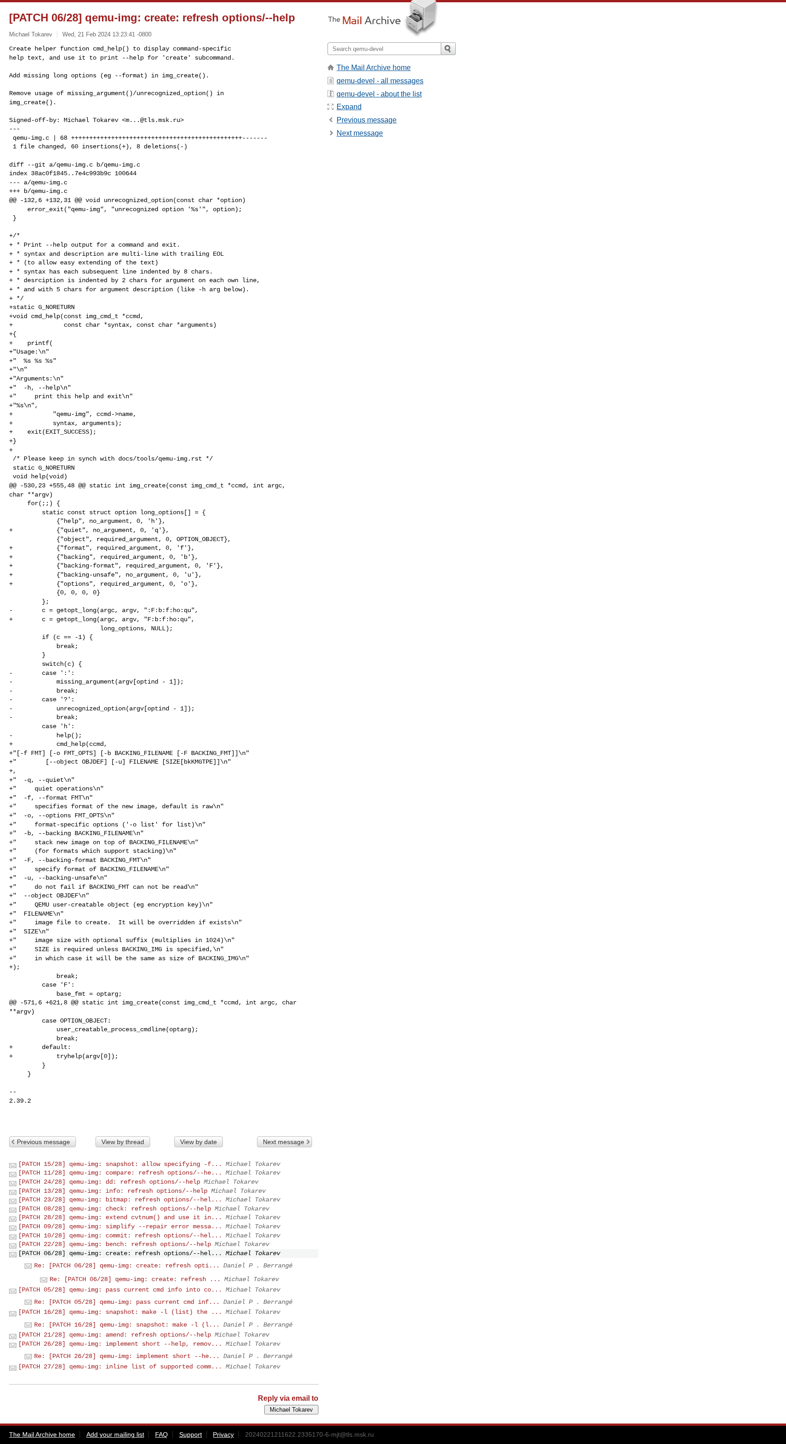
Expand (349, 107)
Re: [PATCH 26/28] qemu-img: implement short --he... (127, 1356)
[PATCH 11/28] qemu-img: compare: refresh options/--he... (120, 1172)
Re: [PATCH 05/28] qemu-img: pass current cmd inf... (127, 1302)
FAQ (161, 1434)
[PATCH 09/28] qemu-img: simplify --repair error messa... (120, 1226)
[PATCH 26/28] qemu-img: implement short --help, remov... (120, 1344)
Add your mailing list (115, 1434)
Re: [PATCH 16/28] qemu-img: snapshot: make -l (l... (127, 1324)
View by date (198, 1141)
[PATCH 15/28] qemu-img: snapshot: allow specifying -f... (120, 1164)
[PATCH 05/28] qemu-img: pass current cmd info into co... (120, 1289)
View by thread (122, 1141)
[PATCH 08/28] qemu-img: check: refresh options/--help (114, 1208)
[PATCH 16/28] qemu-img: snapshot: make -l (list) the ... (120, 1312)
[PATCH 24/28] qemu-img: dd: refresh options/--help (109, 1182)
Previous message (43, 1141)
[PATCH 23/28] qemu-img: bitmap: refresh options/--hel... (120, 1199)
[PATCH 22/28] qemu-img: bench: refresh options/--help (114, 1244)
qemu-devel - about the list (379, 94)
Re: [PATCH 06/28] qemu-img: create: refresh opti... (127, 1265)
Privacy (223, 1434)
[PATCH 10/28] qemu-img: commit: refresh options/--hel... (120, 1235)
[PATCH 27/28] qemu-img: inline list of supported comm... (120, 1366)
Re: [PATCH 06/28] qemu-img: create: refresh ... (135, 1279)
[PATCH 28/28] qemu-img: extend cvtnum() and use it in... (120, 1217)
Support (190, 1434)
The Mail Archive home (374, 67)
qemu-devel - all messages (380, 81)
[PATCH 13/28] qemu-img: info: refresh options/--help (112, 1191)
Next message (283, 1141)
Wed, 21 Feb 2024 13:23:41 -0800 (106, 34)
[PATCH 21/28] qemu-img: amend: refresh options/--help (114, 1334)
